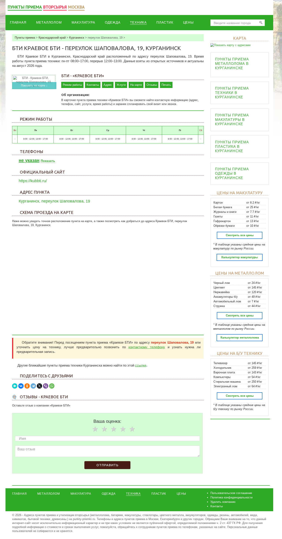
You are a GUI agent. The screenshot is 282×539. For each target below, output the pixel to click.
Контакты (93, 84)
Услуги (121, 84)
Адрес (108, 84)
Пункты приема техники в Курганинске (232, 92)
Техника (138, 22)
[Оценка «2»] (104, 428)
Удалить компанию (223, 501)
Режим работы (72, 84)
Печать (166, 84)
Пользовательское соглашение (231, 493)
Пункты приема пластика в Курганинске (232, 146)
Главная (18, 22)
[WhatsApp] (51, 386)
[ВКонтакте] (21, 386)
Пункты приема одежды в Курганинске (232, 173)
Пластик (164, 22)
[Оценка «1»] (95, 428)
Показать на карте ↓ (34, 85)
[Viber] (45, 386)
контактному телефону (146, 347)
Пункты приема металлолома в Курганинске (232, 63)
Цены (188, 22)
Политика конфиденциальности (231, 497)
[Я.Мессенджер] (14, 386)
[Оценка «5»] (132, 428)
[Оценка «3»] (113, 428)
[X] (39, 386)
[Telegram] (33, 386)
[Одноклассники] (27, 386)
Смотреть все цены (240, 235)
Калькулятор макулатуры (239, 257)
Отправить (107, 465)
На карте (136, 84)
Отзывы (152, 84)
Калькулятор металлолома (240, 337)
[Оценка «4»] (122, 428)
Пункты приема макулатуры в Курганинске (232, 119)
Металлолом (49, 22)
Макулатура (83, 22)
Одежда (113, 22)
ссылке (140, 365)
